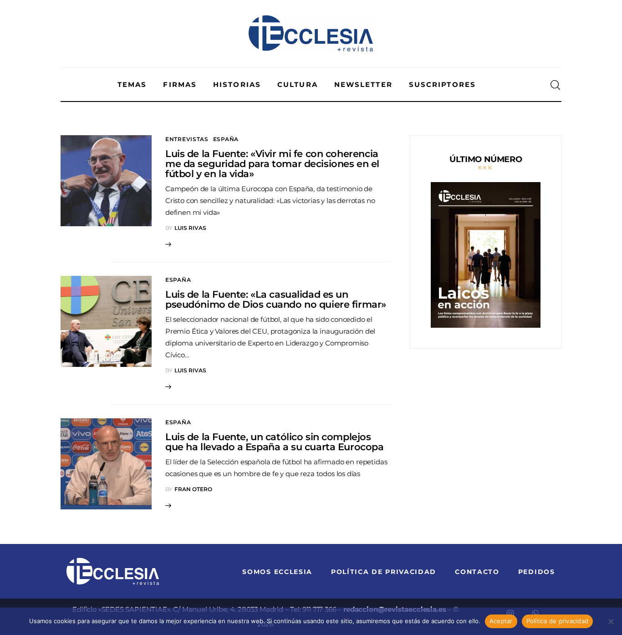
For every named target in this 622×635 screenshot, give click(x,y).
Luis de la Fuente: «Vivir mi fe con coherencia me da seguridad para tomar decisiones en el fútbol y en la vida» (272, 163)
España (226, 139)
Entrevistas (187, 139)
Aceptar (501, 621)
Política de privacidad (557, 621)
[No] (610, 621)
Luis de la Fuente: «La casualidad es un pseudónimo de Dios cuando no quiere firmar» (275, 299)
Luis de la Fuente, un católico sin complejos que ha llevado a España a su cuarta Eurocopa (274, 441)
